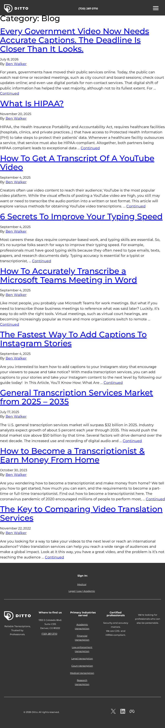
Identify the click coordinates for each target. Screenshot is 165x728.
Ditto (16, 8)
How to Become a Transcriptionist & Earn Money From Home (72, 455)
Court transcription (82, 665)
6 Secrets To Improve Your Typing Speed (81, 216)
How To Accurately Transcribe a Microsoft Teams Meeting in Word (68, 275)
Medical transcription (82, 673)
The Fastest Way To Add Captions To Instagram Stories (73, 338)
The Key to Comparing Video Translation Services (81, 513)
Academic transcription (82, 626)
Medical (81, 584)
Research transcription (82, 682)
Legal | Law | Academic (82, 591)
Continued (9, 93)
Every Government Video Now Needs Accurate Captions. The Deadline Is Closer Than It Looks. (74, 40)
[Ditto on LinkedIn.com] (122, 713)
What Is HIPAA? (32, 103)
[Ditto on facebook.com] (132, 713)
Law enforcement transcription (82, 649)
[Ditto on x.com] (113, 713)
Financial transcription (82, 637)
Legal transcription (82, 658)
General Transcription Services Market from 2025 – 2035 (76, 397)
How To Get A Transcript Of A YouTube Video (77, 162)
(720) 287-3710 (88, 8)
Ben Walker (16, 64)
